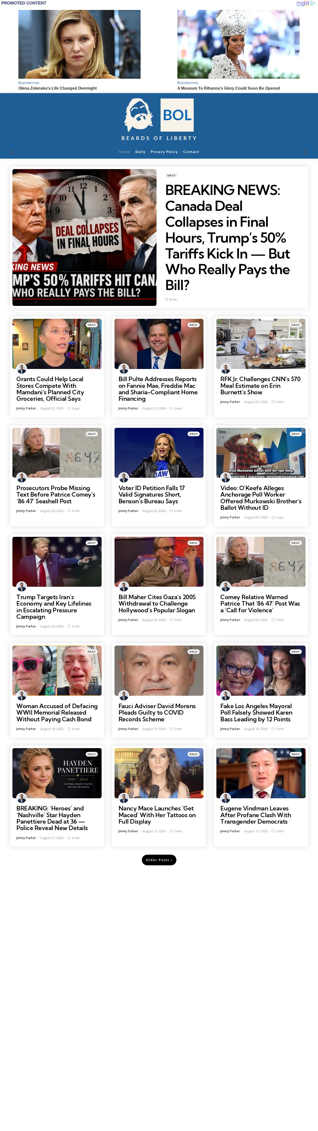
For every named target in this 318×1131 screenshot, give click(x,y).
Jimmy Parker (26, 408)
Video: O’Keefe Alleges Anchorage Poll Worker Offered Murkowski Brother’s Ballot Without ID (261, 497)
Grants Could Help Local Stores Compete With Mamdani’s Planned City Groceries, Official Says (50, 388)
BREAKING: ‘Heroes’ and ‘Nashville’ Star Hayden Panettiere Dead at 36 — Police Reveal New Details (52, 818)
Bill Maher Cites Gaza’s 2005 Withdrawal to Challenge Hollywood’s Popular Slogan (157, 603)
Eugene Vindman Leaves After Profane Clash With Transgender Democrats (255, 814)
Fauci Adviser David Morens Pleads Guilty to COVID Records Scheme (157, 712)
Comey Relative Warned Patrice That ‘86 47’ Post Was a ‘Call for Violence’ (260, 603)
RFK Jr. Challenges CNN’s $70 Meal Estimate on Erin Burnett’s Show (260, 385)
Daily (171, 175)
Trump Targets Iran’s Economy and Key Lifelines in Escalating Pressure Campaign (53, 606)
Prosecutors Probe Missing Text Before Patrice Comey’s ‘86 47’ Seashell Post (55, 494)
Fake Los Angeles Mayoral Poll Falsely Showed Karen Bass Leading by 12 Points (256, 712)
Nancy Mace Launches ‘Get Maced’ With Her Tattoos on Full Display (157, 814)
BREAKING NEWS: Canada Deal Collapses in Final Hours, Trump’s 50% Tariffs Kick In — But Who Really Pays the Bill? (227, 237)
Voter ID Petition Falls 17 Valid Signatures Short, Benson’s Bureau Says (152, 494)
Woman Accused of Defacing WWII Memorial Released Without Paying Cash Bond (57, 712)
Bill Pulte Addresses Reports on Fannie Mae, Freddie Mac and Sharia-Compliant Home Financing (158, 388)
